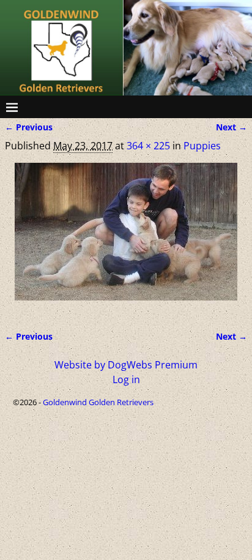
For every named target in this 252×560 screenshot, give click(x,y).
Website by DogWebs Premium (126, 364)
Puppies (202, 145)
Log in (126, 379)
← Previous (29, 127)
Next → (231, 127)
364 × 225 (148, 145)
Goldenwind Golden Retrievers (98, 402)
